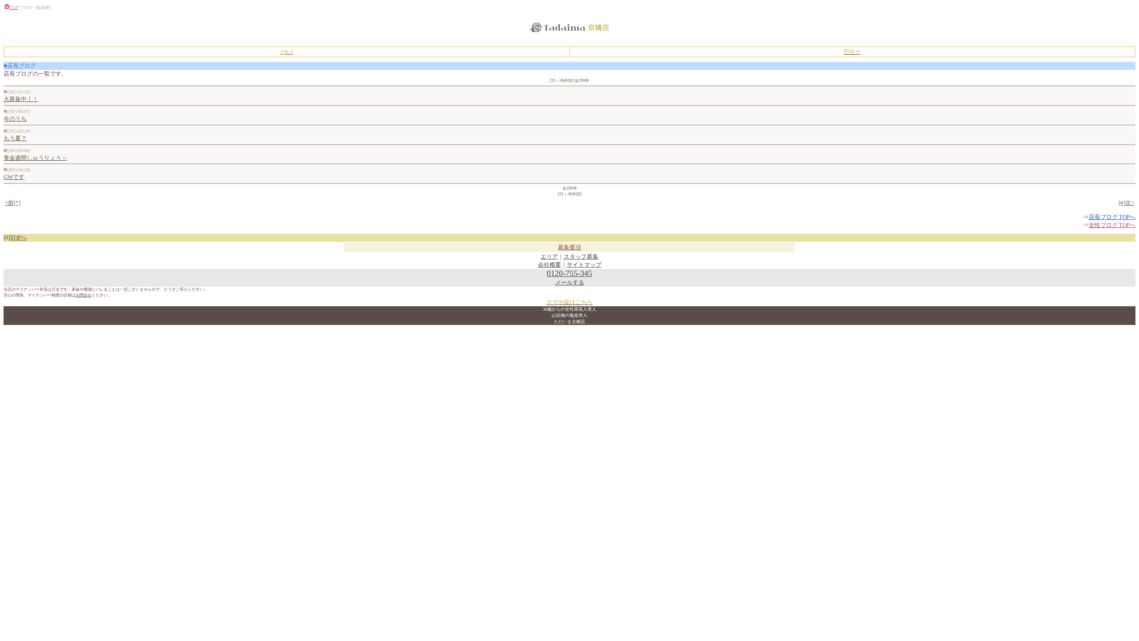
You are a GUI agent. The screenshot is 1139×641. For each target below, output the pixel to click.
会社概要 (549, 264)
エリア (549, 256)
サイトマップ (584, 264)
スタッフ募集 (581, 256)
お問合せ (84, 295)
